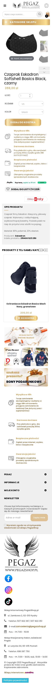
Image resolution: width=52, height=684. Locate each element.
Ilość (7, 95)
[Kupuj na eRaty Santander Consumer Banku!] (36, 199)
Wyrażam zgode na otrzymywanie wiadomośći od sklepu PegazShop (22, 526)
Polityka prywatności (15, 680)
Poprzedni (44, 68)
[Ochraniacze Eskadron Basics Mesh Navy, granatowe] (26, 277)
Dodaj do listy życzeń (25, 189)
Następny (44, 72)
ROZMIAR (9, 103)
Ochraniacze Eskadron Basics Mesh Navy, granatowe (26, 305)
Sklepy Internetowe (14, 672)
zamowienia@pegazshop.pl (31, 626)
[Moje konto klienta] (48, 5)
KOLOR (8, 112)
